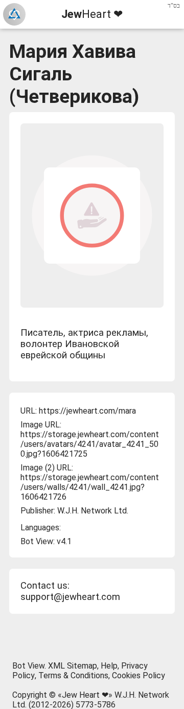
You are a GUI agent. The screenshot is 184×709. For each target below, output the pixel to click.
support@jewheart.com (70, 597)
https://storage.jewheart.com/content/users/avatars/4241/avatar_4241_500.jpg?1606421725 (89, 444)
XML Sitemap (72, 666)
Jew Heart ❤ (85, 695)
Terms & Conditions (73, 675)
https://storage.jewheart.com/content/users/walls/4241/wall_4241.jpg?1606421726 (89, 487)
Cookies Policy (138, 675)
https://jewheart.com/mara (87, 411)
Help (109, 666)
